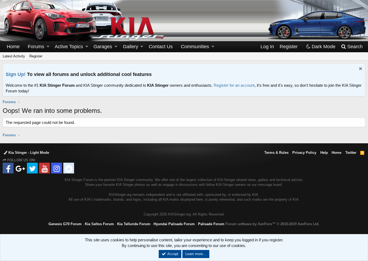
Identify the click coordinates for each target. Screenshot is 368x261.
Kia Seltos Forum (99, 224)
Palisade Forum (211, 224)
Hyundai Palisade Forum (174, 224)
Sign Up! (16, 74)
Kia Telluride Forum (133, 224)
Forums (36, 46)
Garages (102, 46)
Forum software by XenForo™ (272, 224)
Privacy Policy (304, 153)
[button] (48, 46)
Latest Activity (14, 56)
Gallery (130, 46)
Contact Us (161, 46)
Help (324, 153)
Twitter (350, 153)
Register (35, 56)
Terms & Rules (276, 153)
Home (13, 46)
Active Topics (69, 46)
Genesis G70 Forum (65, 224)
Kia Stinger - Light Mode (28, 153)
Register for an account (234, 85)
